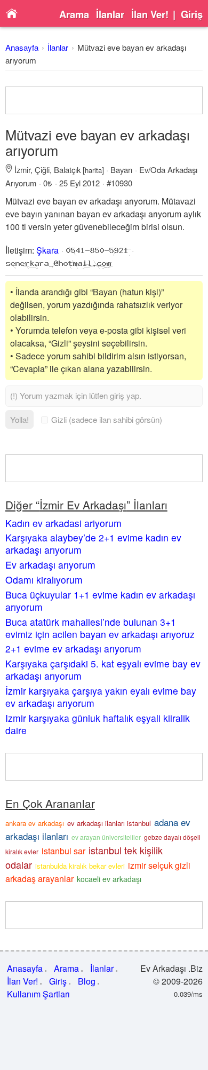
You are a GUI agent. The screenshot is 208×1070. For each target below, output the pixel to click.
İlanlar (110, 14)
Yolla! (19, 419)
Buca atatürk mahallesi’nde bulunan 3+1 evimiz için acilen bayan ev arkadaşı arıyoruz (100, 628)
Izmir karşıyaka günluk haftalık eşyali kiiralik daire (97, 724)
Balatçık (67, 169)
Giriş (192, 14)
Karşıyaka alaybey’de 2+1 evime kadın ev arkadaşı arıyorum (93, 543)
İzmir (22, 169)
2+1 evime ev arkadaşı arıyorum (73, 648)
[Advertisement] (104, 100)
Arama (74, 14)
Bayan (121, 169)
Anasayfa (21, 47)
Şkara (47, 250)
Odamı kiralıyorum (44, 579)
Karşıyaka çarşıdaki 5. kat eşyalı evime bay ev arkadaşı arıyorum (103, 669)
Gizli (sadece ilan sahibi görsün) (106, 419)
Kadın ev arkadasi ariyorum (63, 523)
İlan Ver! (150, 14)
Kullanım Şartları (38, 994)
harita (93, 170)
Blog (86, 981)
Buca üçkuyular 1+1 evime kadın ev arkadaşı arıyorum (100, 600)
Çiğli (42, 169)
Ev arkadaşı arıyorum (50, 564)
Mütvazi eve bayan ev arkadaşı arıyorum (97, 142)
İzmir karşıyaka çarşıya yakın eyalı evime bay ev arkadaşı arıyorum (100, 697)
